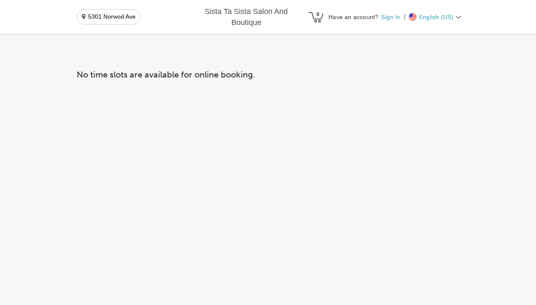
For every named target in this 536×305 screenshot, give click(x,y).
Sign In (390, 17)
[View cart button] (315, 17)
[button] (246, 17)
